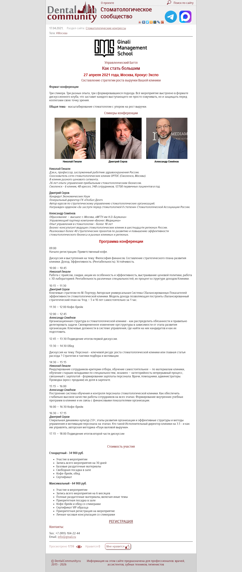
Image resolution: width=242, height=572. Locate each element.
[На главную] (72, 21)
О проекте (107, 3)
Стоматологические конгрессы (106, 28)
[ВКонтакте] (144, 22)
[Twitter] (147, 22)
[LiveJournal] (159, 22)
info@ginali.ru (67, 537)
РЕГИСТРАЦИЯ (121, 521)
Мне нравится (115, 546)
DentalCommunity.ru (68, 561)
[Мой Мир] (155, 22)
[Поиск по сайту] (170, 3)
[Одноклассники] (151, 22)
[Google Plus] (162, 22)
